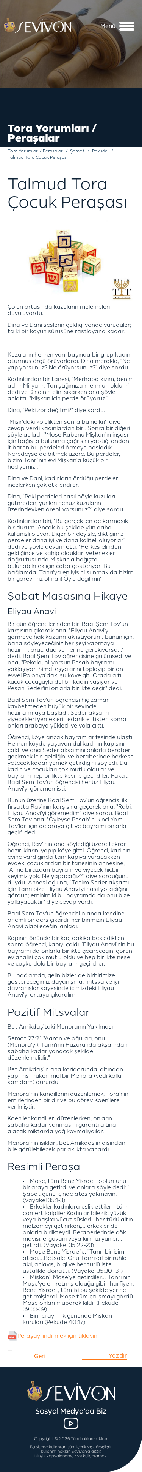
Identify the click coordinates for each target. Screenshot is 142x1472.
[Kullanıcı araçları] (10, 1350)
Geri (39, 1356)
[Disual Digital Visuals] (123, 1466)
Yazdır (118, 1355)
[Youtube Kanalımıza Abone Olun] (71, 1423)
